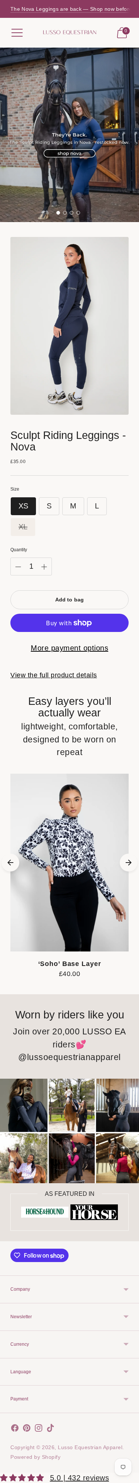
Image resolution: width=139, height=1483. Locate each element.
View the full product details (53, 675)
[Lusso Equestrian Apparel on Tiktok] (50, 1429)
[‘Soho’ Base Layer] (69, 863)
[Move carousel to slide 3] (71, 213)
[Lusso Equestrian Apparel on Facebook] (14, 1429)
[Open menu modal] (17, 32)
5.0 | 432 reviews (79, 1478)
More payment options (69, 648)
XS (23, 506)
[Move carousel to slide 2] (65, 213)
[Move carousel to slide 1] (58, 213)
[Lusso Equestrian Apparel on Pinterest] (26, 1429)
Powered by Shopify (35, 1457)
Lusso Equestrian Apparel (90, 1447)
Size (14, 489)
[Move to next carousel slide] (129, 862)
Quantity (18, 549)
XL (23, 527)
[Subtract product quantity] (18, 567)
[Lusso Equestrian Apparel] (69, 33)
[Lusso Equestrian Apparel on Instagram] (38, 1429)
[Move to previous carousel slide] (10, 862)
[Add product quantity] (44, 567)
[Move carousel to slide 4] (78, 213)
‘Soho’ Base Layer (69, 963)
